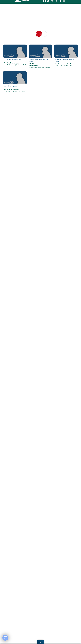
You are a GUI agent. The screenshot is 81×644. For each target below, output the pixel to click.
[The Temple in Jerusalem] (15, 56)
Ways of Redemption (10, 86)
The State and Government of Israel (38, 60)
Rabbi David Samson (9, 65)
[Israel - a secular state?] (66, 57)
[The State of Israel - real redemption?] (40, 58)
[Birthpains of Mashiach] (15, 83)
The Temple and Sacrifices (12, 59)
